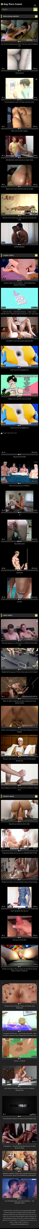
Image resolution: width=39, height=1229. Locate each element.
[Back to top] (33, 1223)
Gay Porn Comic (12, 4)
